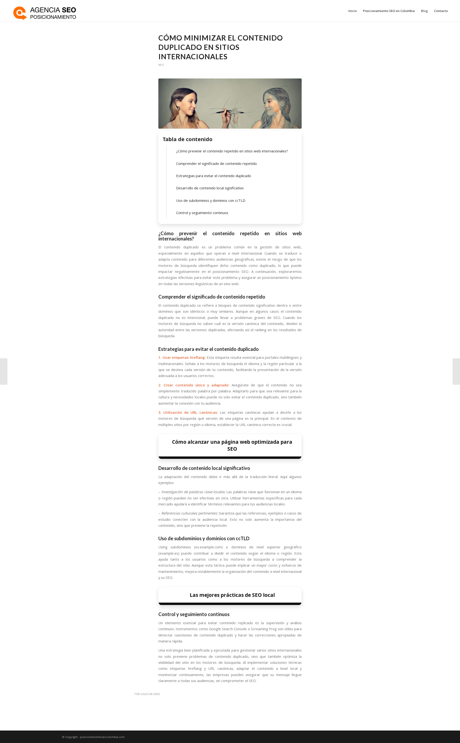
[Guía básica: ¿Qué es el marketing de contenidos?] (456, 371)
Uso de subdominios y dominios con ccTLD (210, 200)
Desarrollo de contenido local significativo (210, 188)
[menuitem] (352, 11)
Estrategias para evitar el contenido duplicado (213, 175)
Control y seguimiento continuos (202, 212)
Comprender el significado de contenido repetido (216, 163)
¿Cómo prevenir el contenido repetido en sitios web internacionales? (232, 151)
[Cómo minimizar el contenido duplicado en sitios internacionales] (230, 103)
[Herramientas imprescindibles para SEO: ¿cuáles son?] (3, 371)
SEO (161, 64)
